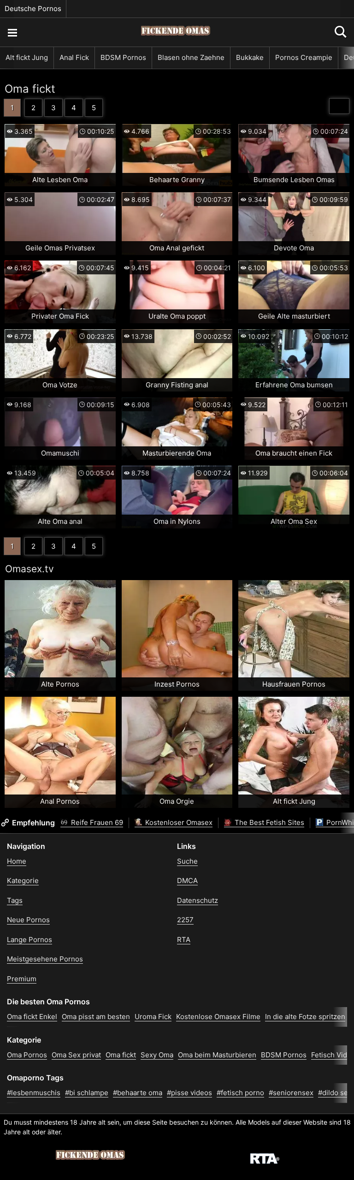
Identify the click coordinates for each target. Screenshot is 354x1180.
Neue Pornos (28, 919)
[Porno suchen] (12, 32)
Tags (15, 900)
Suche (187, 861)
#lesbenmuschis (33, 1092)
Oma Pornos (27, 1054)
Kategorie (23, 880)
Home (16, 861)
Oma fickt (30, 88)
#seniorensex (291, 1092)
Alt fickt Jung (27, 57)
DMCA (187, 880)
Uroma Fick (153, 1016)
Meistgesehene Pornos (45, 959)
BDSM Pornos (123, 57)
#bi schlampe (86, 1092)
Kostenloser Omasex (177, 822)
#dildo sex (335, 1092)
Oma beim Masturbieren (217, 1054)
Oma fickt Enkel (32, 1016)
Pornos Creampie (303, 57)
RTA (183, 939)
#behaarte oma (137, 1092)
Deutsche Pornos (33, 8)
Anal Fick (74, 57)
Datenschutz (197, 900)
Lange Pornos (29, 939)
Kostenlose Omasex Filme (218, 1016)
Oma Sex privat (76, 1054)
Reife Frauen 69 (96, 822)
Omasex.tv (29, 569)
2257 (185, 919)
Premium (21, 978)
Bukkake (250, 57)
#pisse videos (189, 1092)
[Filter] (339, 106)
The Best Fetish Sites (268, 822)
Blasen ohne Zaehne (191, 57)
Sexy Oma (157, 1054)
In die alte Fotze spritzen (305, 1016)
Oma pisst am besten (96, 1016)
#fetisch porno (240, 1092)
